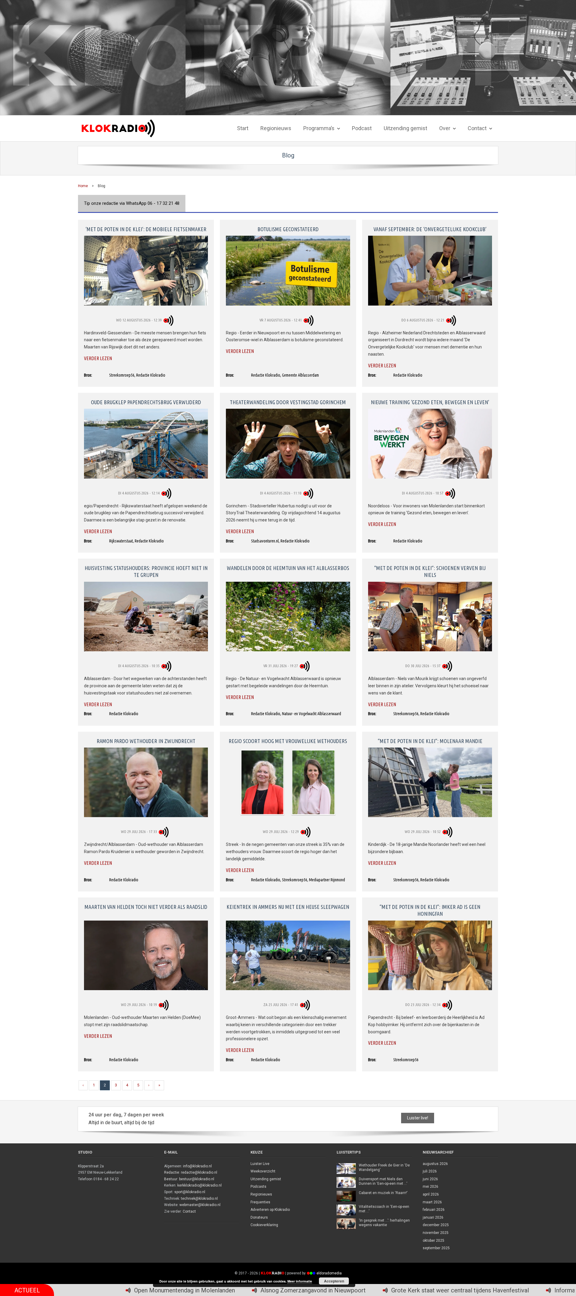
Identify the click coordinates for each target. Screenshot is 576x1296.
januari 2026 (433, 1217)
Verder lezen (98, 358)
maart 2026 (432, 1202)
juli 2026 (430, 1171)
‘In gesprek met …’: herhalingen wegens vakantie (384, 1222)
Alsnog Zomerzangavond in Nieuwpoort (172, 1290)
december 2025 (436, 1225)
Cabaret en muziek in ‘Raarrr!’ (383, 1193)
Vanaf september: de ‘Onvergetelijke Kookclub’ (430, 229)
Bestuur (170, 1179)
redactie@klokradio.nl (199, 1172)
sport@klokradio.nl (189, 1192)
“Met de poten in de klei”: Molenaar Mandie (430, 741)
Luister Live (259, 1164)
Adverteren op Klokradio (270, 1210)
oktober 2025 (433, 1240)
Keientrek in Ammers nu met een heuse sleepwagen (287, 907)
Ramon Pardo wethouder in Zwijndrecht (146, 741)
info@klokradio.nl (197, 1166)
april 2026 (431, 1194)
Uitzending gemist (265, 1179)
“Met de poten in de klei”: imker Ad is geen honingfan (430, 910)
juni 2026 (430, 1179)
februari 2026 (434, 1210)
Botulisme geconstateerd (288, 229)
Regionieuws (261, 1194)
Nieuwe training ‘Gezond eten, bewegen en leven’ (430, 402)
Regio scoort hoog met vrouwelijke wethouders (288, 741)
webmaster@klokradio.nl (199, 1205)
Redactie (171, 1172)
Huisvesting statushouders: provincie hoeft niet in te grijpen (146, 571)
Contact (189, 1211)
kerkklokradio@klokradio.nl (199, 1185)
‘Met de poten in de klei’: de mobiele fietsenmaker (146, 229)
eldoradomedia (329, 1273)
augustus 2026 (435, 1164)
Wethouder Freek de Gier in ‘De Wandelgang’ (384, 1167)
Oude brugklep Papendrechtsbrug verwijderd (146, 402)
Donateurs (259, 1217)
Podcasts (258, 1186)
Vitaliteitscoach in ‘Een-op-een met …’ (384, 1209)
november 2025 (435, 1233)
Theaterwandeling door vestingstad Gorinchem (288, 402)
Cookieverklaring (264, 1225)
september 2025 (436, 1248)
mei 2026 (430, 1186)
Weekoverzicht (262, 1171)
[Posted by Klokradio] (169, 320)
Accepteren (334, 1281)
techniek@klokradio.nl (199, 1198)
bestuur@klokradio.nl (196, 1179)
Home (83, 186)
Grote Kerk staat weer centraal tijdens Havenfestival (319, 1290)
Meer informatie (299, 1281)
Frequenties (260, 1202)
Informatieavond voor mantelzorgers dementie (476, 1290)
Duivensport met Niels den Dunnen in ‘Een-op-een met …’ (383, 1181)
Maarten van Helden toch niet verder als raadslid (146, 907)
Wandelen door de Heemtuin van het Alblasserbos (288, 568)
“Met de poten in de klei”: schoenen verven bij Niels (430, 571)
